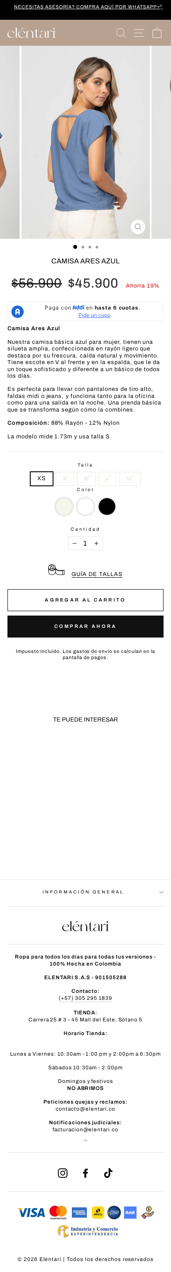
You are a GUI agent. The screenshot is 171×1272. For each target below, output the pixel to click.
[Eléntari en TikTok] (108, 1173)
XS (41, 478)
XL (130, 478)
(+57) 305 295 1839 (85, 998)
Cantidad (85, 529)
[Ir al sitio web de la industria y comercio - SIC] (85, 1240)
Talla (85, 465)
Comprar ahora (85, 626)
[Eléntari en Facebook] (85, 1173)
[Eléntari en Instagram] (63, 1173)
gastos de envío (93, 651)
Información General (83, 891)
